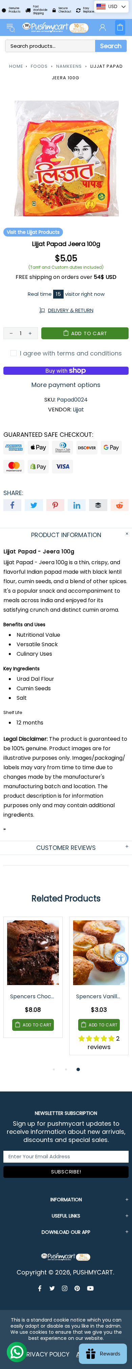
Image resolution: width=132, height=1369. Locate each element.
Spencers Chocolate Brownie (33, 996)
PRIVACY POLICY (46, 1354)
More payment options (66, 385)
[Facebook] (40, 1288)
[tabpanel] (33, 982)
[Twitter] (52, 1288)
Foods (39, 66)
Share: (13, 493)
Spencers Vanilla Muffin (99, 996)
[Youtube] (90, 1288)
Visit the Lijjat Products (33, 232)
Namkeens (69, 66)
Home (16, 66)
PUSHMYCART (56, 27)
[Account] (102, 27)
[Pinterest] (77, 1288)
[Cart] (120, 27)
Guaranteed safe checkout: (48, 435)
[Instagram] (65, 1288)
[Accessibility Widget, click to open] (121, 958)
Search (111, 46)
